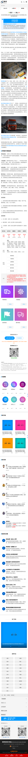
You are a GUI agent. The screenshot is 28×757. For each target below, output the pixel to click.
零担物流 (12, 255)
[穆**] (3, 485)
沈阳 (11, 752)
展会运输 (12, 270)
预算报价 (13, 389)
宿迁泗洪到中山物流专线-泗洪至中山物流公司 (7, 433)
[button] (10, 646)
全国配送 (12, 261)
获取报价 (21, 755)
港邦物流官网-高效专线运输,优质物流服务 (18, 742)
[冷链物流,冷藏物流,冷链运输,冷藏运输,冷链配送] (21, 286)
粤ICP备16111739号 (14, 746)
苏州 (7, 674)
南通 (20, 674)
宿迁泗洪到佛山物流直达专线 (9, 137)
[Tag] (13, 748)
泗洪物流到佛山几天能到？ (17, 525)
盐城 (20, 658)
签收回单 (4, 389)
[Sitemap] (14, 748)
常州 (20, 671)
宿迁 (20, 664)
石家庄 (4, 752)
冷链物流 (12, 258)
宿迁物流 (3, 5)
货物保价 (22, 389)
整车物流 (12, 267)
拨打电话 (6, 755)
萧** (6, 474)
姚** (6, 465)
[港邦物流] (4, 2)
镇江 (20, 661)
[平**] (3, 513)
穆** (6, 483)
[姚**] (3, 466)
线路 (17, 744)
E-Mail (16, 755)
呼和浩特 (8, 752)
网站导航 (12, 744)
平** (6, 512)
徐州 (7, 671)
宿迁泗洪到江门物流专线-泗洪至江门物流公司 (20, 433)
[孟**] (3, 503)
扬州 (7, 661)
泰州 (7, 664)
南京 (7, 668)
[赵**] (3, 494)
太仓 (7, 684)
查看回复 (7, 470)
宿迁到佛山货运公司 (6, 135)
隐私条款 (8, 744)
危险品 (19, 744)
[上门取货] (23, 397)
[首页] (2, 695)
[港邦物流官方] (3, 522)
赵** (6, 493)
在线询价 (20, 338)
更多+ (26, 752)
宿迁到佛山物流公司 (6, 103)
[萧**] (3, 475)
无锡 (20, 668)
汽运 (15, 744)
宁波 (24, 752)
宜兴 (7, 687)
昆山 (20, 677)
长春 (13, 752)
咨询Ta (10, 304)
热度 (23, 8)
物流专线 (22, 744)
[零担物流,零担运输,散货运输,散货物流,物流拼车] (7, 286)
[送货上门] (14, 397)
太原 (6, 752)
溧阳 (20, 687)
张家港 (20, 681)
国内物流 (12, 264)
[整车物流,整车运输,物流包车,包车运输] (21, 309)
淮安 (7, 658)
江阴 (20, 684)
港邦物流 (3, 81)
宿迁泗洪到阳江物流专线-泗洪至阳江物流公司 (20, 452)
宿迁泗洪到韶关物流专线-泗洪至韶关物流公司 (7, 452)
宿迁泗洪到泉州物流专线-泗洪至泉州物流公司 (13, 643)
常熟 (7, 681)
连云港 (7, 677)
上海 (18, 752)
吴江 (7, 690)
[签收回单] (5, 382)
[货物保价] (23, 382)
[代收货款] (5, 397)
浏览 (14, 8)
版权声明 (5, 744)
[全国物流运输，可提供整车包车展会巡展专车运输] (7, 309)
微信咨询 (11, 756)
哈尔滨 (16, 752)
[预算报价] (14, 382)
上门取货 (22, 404)
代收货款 (4, 404)
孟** (6, 502)
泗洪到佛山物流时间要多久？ (17, 523)
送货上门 (13, 404)
